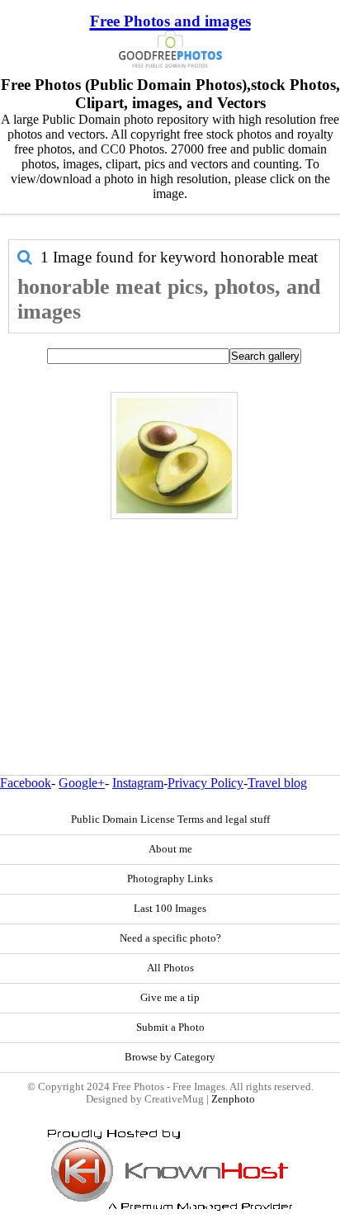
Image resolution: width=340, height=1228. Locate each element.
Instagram (137, 783)
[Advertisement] (170, 611)
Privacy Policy (205, 783)
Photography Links (170, 879)
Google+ (82, 783)
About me (170, 849)
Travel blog (277, 783)
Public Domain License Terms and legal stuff (170, 819)
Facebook (25, 783)
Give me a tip (170, 998)
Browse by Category (170, 1057)
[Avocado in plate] (174, 455)
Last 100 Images (170, 908)
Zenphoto (233, 1099)
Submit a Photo (170, 1027)
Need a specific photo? (170, 938)
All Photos (170, 968)
